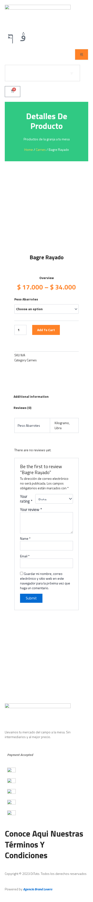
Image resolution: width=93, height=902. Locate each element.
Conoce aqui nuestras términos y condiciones (44, 844)
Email (25, 556)
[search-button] (71, 73)
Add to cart (46, 329)
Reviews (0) (22, 407)
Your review (31, 509)
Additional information (31, 396)
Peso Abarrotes (26, 299)
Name (25, 538)
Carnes (41, 149)
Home (28, 149)
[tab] (46, 396)
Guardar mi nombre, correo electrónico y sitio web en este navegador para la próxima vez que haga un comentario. (45, 580)
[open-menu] (81, 54)
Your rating (26, 499)
